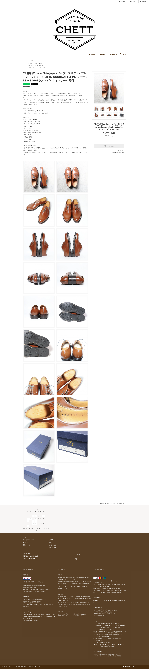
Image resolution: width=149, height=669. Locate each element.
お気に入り (110, 136)
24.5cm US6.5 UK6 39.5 (39, 68)
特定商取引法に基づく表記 (118, 152)
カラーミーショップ (5, 666)
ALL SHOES (31, 61)
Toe (35, 65)
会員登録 (143, 1)
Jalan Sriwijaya (38, 63)
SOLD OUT (110, 146)
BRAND (30, 63)
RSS (24, 553)
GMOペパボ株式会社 (29, 666)
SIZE (29, 68)
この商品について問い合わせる (106, 503)
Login (133, 1)
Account (123, 1)
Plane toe (41, 65)
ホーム (24, 61)
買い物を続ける (120, 503)
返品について (121, 150)
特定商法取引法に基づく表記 (30, 556)
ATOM (28, 553)
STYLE (30, 65)
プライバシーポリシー (29, 558)
